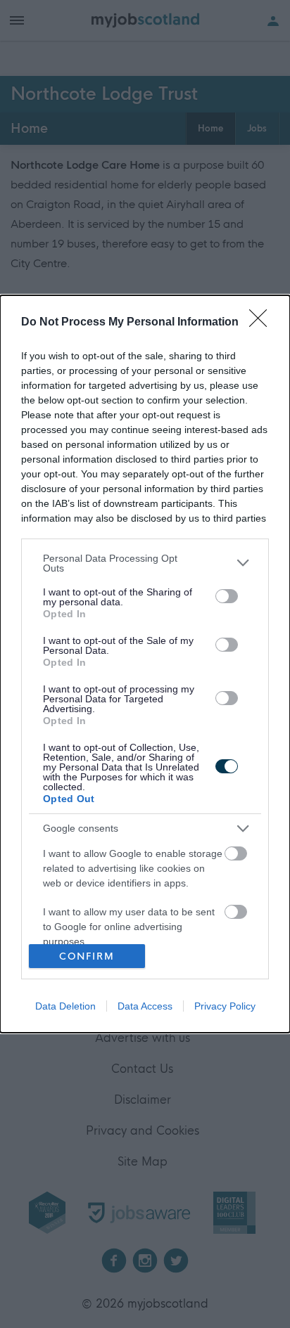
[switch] (226, 596)
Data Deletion (65, 1006)
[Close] (262, 322)
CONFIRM (87, 956)
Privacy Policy (225, 1006)
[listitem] (145, 563)
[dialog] (145, 664)
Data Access (145, 1006)
